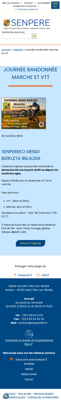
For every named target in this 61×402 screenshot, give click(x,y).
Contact (28, 2)
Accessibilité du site (14, 397)
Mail (44, 275)
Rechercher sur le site (13, 32)
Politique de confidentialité (43, 397)
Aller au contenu (10, 2)
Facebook (23, 275)
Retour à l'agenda (30, 243)
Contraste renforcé (28, 9)
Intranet (29, 379)
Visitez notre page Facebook (30, 359)
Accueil (5, 49)
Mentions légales (43, 393)
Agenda (17, 49)
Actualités (29, 363)
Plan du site (24, 393)
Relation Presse (29, 373)
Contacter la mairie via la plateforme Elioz (29, 342)
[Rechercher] (34, 36)
